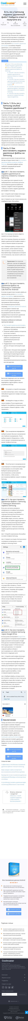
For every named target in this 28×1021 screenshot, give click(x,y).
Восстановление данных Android (13, 880)
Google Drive (21, 636)
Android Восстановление (15, 24)
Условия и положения (14, 1007)
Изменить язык (14, 1001)
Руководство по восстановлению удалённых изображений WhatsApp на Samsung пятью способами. (13, 777)
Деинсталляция (14, 1011)
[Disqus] (14, 837)
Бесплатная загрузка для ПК (15, 367)
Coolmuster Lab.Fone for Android (17, 306)
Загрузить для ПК (15, 909)
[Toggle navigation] (25, 4)
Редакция (3, 24)
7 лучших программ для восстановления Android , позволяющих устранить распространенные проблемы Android (13, 953)
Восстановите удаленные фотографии (14, 325)
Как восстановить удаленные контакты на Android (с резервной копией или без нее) (13, 929)
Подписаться (21, 994)
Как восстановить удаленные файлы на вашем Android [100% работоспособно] (14, 943)
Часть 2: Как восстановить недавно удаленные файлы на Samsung (13, 69)
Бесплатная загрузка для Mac (15, 374)
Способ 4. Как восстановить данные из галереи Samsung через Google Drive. (15, 95)
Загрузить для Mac (14, 913)
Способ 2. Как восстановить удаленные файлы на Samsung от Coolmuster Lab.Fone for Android (15, 82)
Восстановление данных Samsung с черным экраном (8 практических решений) (14, 934)
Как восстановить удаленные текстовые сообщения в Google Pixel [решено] (13, 948)
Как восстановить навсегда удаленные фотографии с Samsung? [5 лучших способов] (14, 939)
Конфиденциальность (14, 1008)
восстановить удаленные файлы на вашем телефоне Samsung (13, 162)
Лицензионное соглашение (14, 1010)
